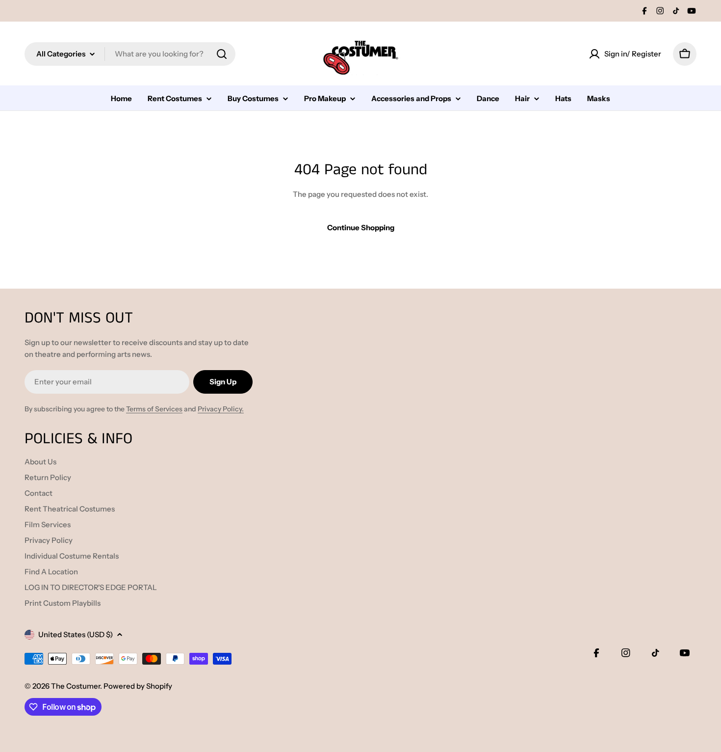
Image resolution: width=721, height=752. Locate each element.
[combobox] (130, 54)
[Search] (222, 54)
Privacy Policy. (221, 408)
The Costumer (75, 686)
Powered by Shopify (137, 686)
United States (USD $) (75, 634)
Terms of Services (154, 408)
